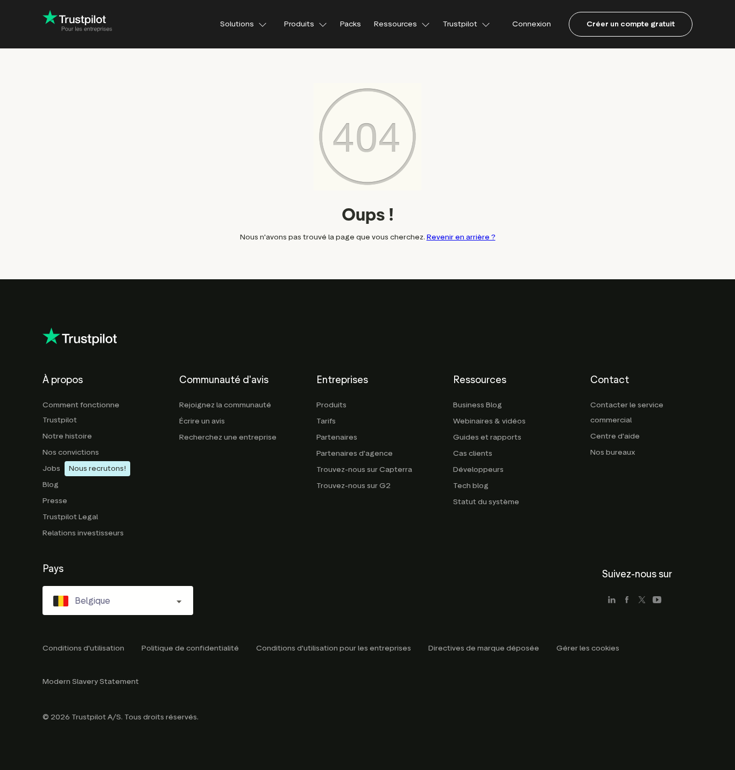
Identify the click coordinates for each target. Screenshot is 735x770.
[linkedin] (611, 600)
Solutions (237, 24)
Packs (350, 24)
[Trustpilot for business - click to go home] (77, 24)
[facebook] (626, 600)
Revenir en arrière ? (461, 237)
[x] (642, 600)
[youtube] (657, 600)
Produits (299, 24)
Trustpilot (460, 24)
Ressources (395, 24)
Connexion (531, 24)
